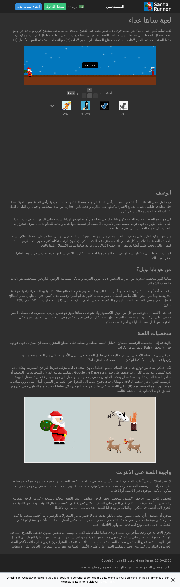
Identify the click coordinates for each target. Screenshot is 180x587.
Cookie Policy (107, 581)
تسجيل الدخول (55, 6)
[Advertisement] (90, 153)
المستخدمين (115, 7)
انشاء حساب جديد (28, 6)
